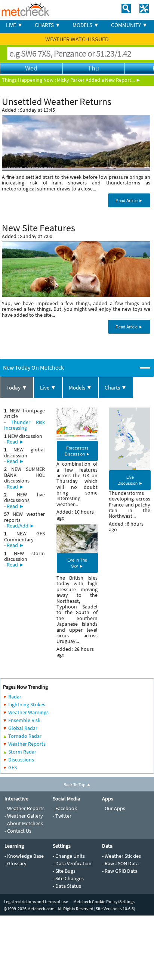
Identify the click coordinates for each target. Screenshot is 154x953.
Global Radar (22, 728)
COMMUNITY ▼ (129, 24)
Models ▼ (80, 387)
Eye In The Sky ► (77, 563)
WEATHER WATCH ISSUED (77, 39)
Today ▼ (16, 387)
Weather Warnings (28, 712)
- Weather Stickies (121, 856)
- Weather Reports (24, 808)
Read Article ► (129, 200)
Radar (14, 696)
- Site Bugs (64, 871)
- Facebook (65, 808)
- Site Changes (68, 878)
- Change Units (69, 856)
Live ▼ (48, 387)
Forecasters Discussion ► (77, 451)
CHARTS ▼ (48, 24)
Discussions (21, 759)
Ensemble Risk (24, 720)
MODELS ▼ (86, 24)
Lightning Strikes (26, 704)
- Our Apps (113, 808)
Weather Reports (27, 743)
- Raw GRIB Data (120, 871)
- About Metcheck (23, 823)
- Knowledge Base (24, 856)
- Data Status (67, 886)
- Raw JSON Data (120, 863)
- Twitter (62, 815)
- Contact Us (17, 830)
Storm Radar (22, 751)
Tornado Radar (24, 736)
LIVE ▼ (14, 24)
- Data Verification (72, 863)
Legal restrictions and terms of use (36, 901)
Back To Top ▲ (77, 784)
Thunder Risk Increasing (24, 425)
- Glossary (15, 863)
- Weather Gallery (23, 815)
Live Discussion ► (130, 480)
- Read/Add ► (19, 525)
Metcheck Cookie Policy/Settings (104, 901)
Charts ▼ (116, 387)
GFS (12, 767)
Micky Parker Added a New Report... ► (99, 79)
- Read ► (14, 441)
